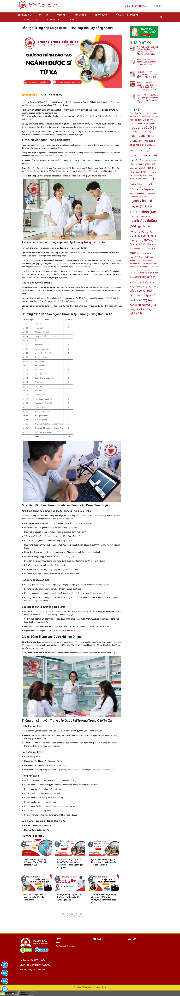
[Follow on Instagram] (154, 6)
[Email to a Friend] (72, 915)
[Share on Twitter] (68, 915)
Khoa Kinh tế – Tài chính (127, 15)
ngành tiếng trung (146, 193)
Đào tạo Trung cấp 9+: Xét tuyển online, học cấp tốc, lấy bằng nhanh (69, 897)
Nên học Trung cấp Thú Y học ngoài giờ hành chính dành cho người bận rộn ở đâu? (147, 98)
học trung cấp (143, 127)
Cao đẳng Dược (139, 113)
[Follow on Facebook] (151, 6)
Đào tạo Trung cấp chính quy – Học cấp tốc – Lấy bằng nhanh (35, 897)
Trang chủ (26, 15)
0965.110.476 (39, 960)
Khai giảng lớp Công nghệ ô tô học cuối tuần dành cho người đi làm (147, 74)
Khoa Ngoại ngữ (52, 20)
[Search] (161, 17)
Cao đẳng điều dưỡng (144, 123)
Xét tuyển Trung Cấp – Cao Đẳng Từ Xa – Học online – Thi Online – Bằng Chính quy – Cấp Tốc (70, 863)
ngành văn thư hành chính (140, 197)
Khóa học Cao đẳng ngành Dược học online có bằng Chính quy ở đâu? (146, 63)
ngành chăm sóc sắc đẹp (140, 132)
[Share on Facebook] (63, 915)
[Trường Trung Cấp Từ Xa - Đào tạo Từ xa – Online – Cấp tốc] (38, 5)
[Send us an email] (160, 6)
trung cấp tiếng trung (140, 286)
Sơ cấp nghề (80, 15)
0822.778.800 (39, 969)
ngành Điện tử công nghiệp (141, 216)
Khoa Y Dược (101, 15)
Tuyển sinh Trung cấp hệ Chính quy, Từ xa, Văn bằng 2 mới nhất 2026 (36, 862)
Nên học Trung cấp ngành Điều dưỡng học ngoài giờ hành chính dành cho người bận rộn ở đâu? (147, 50)
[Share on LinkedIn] (81, 915)
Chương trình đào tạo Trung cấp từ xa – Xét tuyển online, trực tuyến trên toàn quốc (103, 898)
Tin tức (72, 20)
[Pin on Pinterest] (76, 915)
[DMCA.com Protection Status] (7, 993)
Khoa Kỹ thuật (29, 20)
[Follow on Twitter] (157, 6)
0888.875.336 (44, 965)
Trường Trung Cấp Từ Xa (89, 242)
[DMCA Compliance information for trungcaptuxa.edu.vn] (24, 993)
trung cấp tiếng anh (146, 282)
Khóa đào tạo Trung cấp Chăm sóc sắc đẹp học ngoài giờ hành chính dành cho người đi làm (147, 86)
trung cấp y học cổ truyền (144, 291)
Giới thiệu (43, 15)
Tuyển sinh (60, 15)
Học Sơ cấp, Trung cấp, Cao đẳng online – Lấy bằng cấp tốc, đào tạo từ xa (103, 862)
